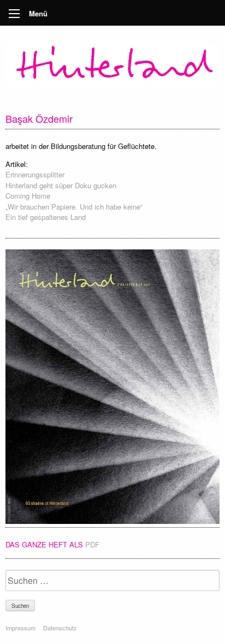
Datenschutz (60, 627)
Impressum (20, 627)
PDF (92, 544)
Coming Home (27, 195)
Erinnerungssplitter (34, 174)
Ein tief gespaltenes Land (45, 217)
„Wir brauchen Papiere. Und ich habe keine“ (74, 206)
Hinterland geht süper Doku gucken (60, 185)
